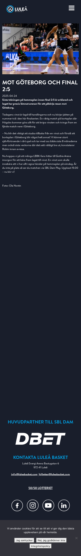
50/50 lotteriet (40, 488)
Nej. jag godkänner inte (51, 540)
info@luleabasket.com (24, 474)
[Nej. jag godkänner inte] (76, 538)
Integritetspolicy (40, 546)
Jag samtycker (24, 540)
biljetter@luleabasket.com (54, 474)
